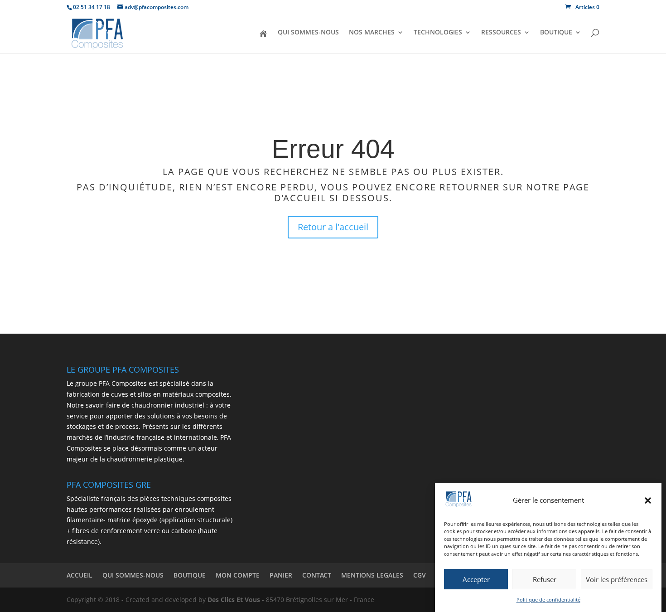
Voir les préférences (616, 579)
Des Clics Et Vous (234, 599)
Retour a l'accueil (333, 227)
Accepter (476, 579)
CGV (419, 575)
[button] (647, 500)
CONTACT (316, 575)
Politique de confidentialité (548, 599)
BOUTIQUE (556, 32)
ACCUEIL (79, 575)
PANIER (281, 575)
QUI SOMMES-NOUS (308, 32)
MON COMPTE (238, 575)
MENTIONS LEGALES (372, 575)
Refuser (544, 579)
